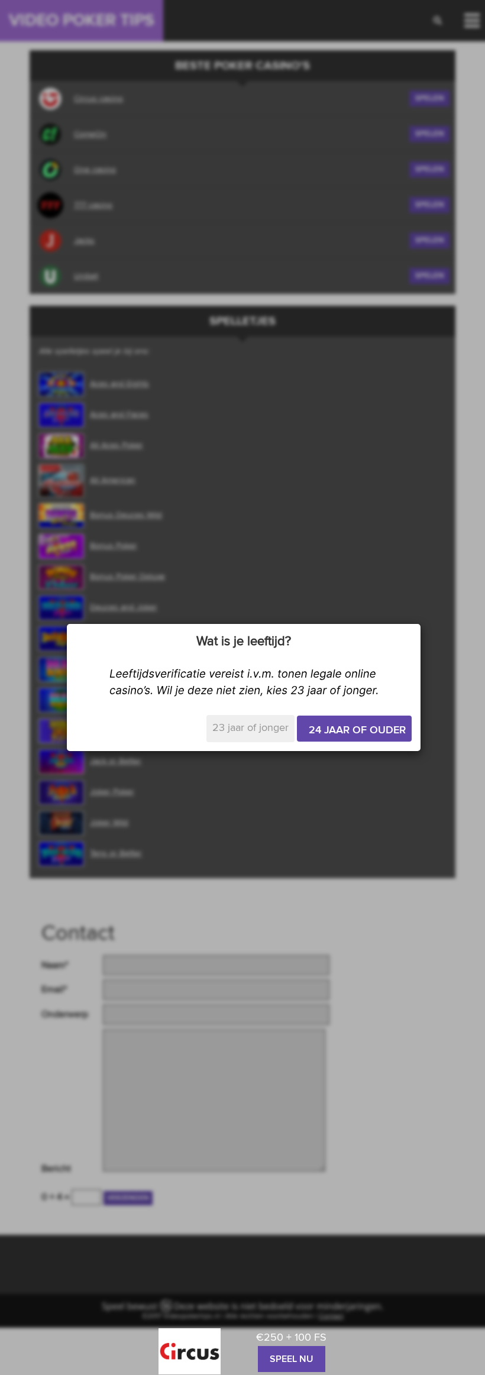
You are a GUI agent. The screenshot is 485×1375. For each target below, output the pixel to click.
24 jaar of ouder (357, 730)
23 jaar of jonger (250, 728)
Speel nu (291, 1359)
